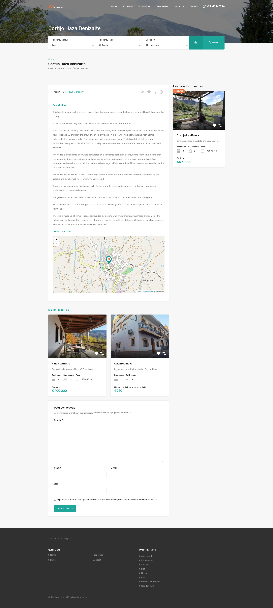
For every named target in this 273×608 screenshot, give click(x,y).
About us (179, 6)
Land (143, 577)
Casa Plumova (123, 363)
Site (56, 484)
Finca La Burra (61, 363)
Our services (144, 6)
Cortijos (145, 564)
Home (114, 6)
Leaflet (139, 291)
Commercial (147, 560)
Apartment (146, 556)
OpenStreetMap (149, 291)
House (144, 573)
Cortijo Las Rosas (188, 135)
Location (150, 40)
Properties (128, 6)
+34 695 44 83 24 (216, 6)
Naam (57, 468)
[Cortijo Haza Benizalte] (109, 260)
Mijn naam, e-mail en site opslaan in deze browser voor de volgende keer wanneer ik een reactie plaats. (107, 499)
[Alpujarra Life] (55, 7)
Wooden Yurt (147, 586)
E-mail (114, 468)
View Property (77, 349)
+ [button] (56, 239)
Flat (143, 569)
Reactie (58, 420)
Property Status (60, 40)
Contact (194, 6)
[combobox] (71, 46)
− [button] (56, 244)
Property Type (106, 40)
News (53, 560)
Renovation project (150, 581)
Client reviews (163, 6)
